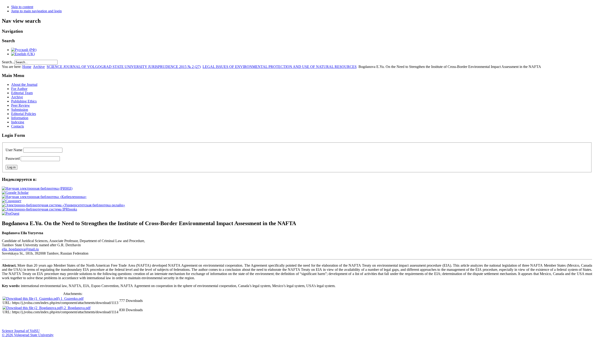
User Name (14, 150)
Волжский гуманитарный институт (19, 322)
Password (13, 158)
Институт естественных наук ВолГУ (77, 322)
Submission (19, 110)
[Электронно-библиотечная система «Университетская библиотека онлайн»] (63, 205)
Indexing (17, 122)
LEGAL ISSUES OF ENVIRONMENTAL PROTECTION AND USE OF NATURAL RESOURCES (280, 67)
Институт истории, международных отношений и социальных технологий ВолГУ (135, 322)
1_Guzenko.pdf (72, 299)
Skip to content (22, 7)
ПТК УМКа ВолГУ (31, 322)
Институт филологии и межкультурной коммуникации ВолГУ (112, 322)
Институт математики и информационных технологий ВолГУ (42, 322)
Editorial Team (22, 93)
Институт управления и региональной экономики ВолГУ (89, 322)
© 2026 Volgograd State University (28, 335)
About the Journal (24, 84)
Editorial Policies (23, 114)
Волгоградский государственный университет (7, 322)
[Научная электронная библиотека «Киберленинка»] (44, 197)
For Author (19, 89)
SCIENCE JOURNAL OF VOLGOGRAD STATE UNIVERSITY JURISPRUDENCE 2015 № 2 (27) (124, 67)
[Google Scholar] (15, 193)
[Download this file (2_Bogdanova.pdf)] (33, 308)
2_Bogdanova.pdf (77, 308)
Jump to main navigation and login (36, 11)
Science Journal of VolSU (21, 331)
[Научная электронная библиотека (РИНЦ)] (37, 188)
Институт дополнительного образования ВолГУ (147, 322)
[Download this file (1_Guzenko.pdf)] (32, 299)
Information (19, 118)
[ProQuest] (10, 213)
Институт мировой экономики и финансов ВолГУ (100, 322)
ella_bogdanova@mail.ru (20, 249)
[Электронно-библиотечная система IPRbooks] (39, 209)
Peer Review (20, 105)
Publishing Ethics (24, 101)
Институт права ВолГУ (123, 322)
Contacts (17, 126)
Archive (39, 67)
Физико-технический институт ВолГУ (54, 322)
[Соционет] (11, 201)
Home (26, 67)
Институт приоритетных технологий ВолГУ (65, 322)
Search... (8, 62)
